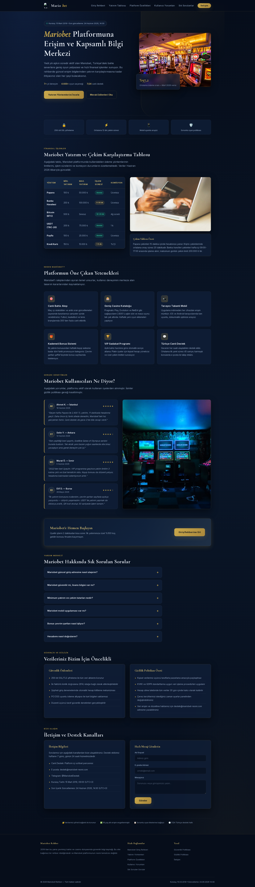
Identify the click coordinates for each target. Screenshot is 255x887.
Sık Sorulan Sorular (136, 869)
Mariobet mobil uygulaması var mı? (66, 610)
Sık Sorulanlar (186, 5)
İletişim (204, 5)
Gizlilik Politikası (181, 854)
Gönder (143, 800)
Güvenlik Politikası (182, 849)
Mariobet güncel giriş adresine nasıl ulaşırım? (72, 572)
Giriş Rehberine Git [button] (190, 532)
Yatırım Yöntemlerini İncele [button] (64, 94)
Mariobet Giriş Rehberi (138, 849)
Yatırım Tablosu (117, 5)
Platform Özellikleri (140, 5)
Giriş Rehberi (98, 5)
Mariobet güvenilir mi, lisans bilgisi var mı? (71, 585)
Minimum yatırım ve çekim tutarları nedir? (70, 598)
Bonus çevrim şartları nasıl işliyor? (66, 623)
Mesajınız (139, 777)
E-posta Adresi (142, 765)
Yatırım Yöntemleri (136, 854)
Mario (59, 5)
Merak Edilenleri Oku (101, 94)
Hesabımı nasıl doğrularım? (62, 636)
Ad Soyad (139, 752)
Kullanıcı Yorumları (164, 5)
